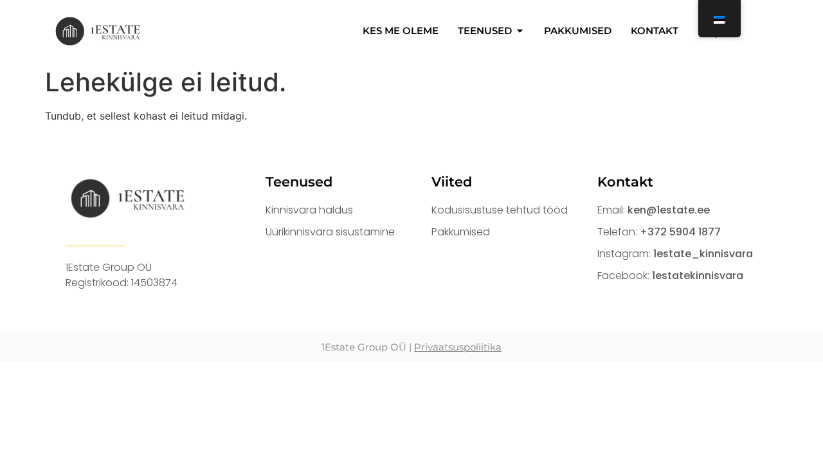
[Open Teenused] (520, 31)
